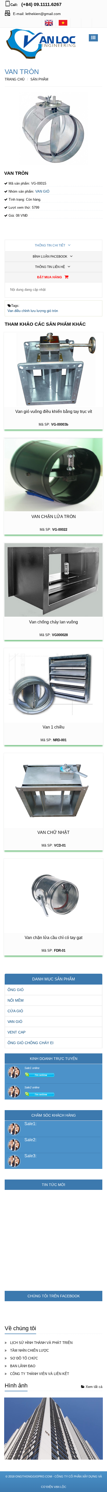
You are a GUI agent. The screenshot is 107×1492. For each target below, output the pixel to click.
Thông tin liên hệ (50, 267)
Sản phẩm (39, 79)
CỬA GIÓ (15, 1011)
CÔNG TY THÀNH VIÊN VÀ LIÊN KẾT (39, 1374)
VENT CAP (16, 1032)
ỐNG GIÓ (16, 990)
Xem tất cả (93, 1387)
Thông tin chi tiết (50, 245)
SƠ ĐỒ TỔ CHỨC (24, 1358)
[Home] (49, 23)
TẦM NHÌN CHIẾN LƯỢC (29, 1350)
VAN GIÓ (15, 1022)
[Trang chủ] (63, 23)
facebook (76, 22)
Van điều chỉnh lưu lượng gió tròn (33, 311)
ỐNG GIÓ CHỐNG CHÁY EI (31, 1043)
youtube (97, 22)
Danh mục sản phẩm (53, 979)
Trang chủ (14, 79)
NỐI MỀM (16, 1000)
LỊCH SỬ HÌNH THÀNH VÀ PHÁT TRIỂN (41, 1343)
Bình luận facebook (50, 256)
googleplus (86, 22)
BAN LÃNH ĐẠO (22, 1366)
